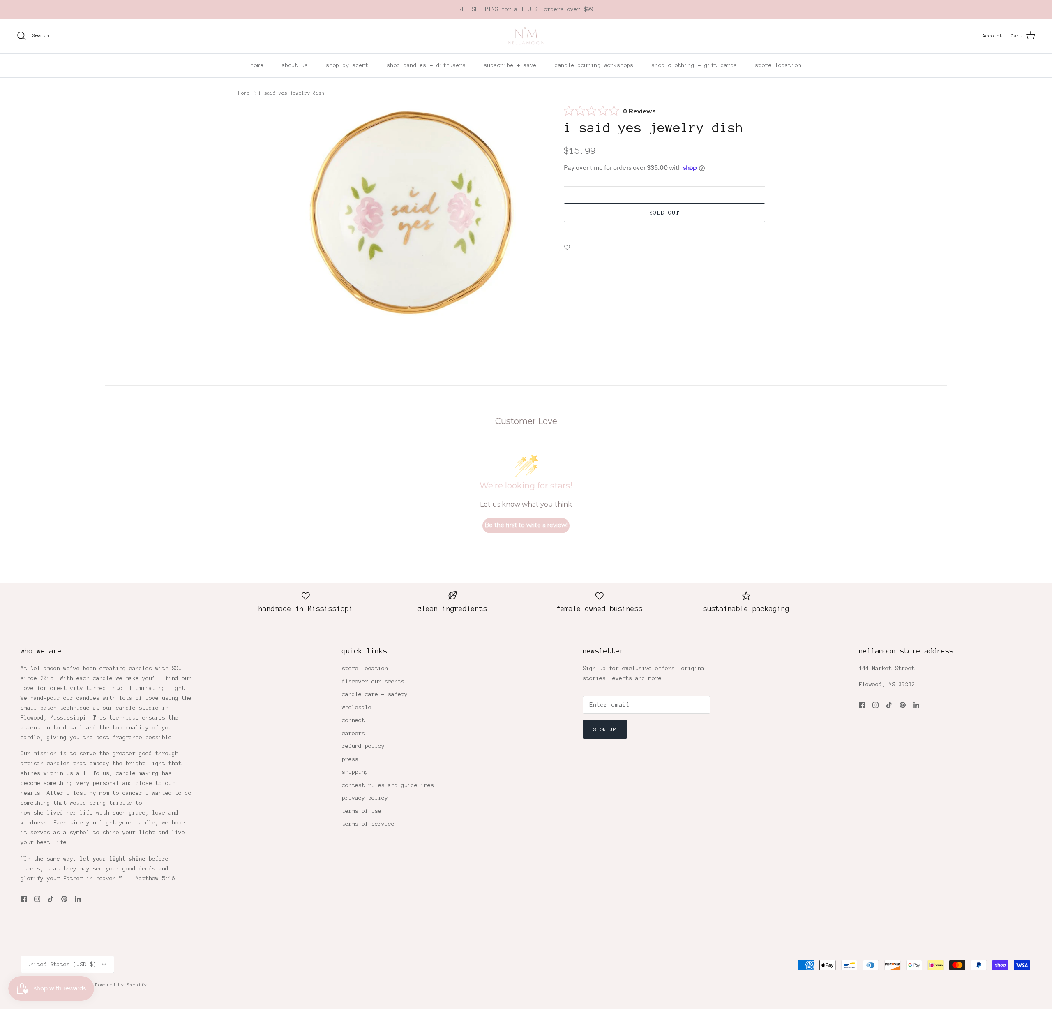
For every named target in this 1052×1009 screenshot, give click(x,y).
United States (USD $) (61, 964)
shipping (355, 772)
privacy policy (365, 798)
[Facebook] (24, 899)
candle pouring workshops (594, 65)
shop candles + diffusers (426, 65)
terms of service (368, 824)
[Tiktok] (51, 899)
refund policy (363, 746)
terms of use (361, 811)
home (257, 65)
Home (244, 92)
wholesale (356, 707)
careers (353, 733)
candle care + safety (375, 694)
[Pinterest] (64, 899)
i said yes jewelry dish (291, 92)
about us (295, 65)
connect (353, 720)
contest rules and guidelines (388, 785)
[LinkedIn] (78, 899)
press (350, 759)
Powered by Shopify (121, 984)
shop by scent (347, 65)
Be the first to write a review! (526, 525)
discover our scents (373, 681)
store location (778, 65)
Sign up (604, 729)
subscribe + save (510, 65)
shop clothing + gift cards (694, 65)
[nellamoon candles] (526, 36)
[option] (416, 216)
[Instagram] (37, 899)
